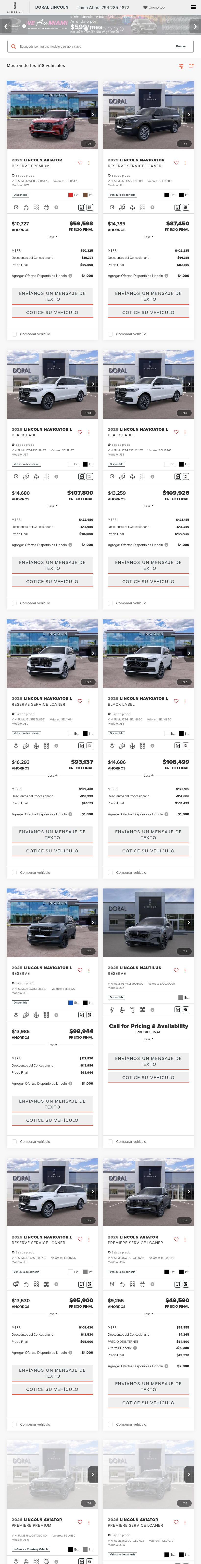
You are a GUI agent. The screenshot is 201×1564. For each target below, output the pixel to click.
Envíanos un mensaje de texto (52, 296)
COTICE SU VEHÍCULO (52, 312)
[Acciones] (89, 163)
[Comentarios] (81, 207)
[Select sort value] (190, 65)
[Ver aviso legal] (56, 207)
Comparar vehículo (35, 334)
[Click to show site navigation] (193, 7)
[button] (93, 115)
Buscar (181, 46)
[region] (52, 263)
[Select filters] (181, 65)
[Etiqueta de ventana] (90, 207)
